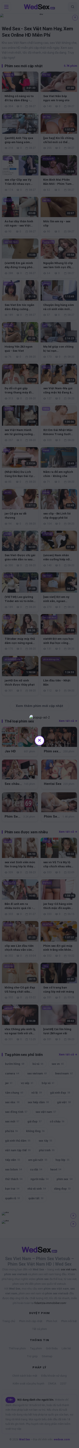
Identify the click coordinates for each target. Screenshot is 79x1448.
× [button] (39, 740)
